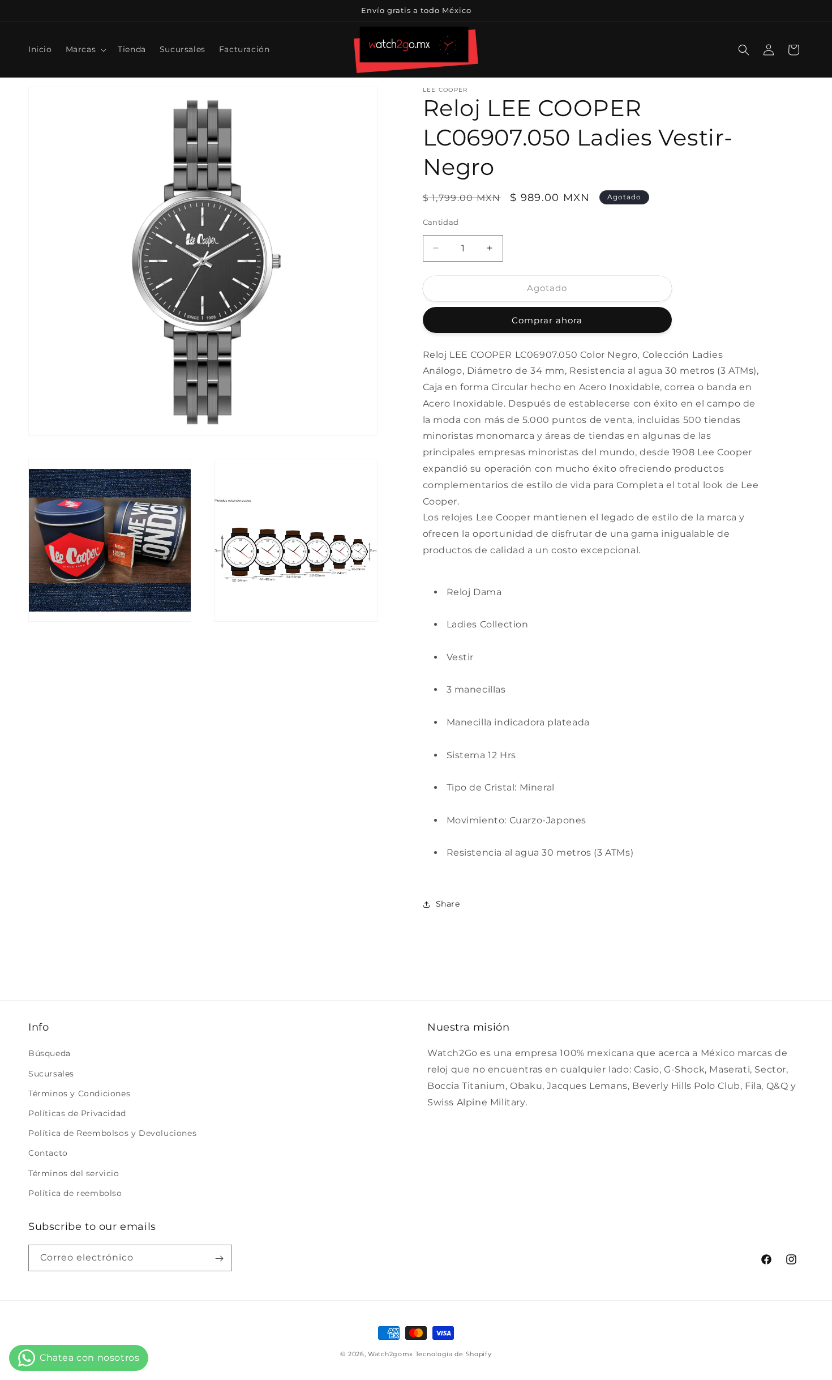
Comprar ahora (547, 320)
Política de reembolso (75, 1193)
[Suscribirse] (219, 1258)
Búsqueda (49, 1054)
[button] (85, 49)
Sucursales (51, 1074)
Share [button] (448, 904)
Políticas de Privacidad (77, 1113)
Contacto (48, 1153)
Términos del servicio (73, 1173)
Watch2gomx (390, 1354)
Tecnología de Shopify (453, 1354)
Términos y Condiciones (79, 1093)
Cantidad (441, 222)
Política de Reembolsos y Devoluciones (112, 1133)
